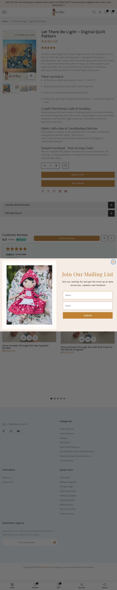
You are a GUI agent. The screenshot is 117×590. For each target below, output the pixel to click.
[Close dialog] (113, 262)
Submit (88, 315)
